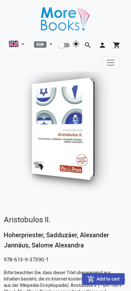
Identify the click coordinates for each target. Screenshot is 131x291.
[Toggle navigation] (111, 62)
